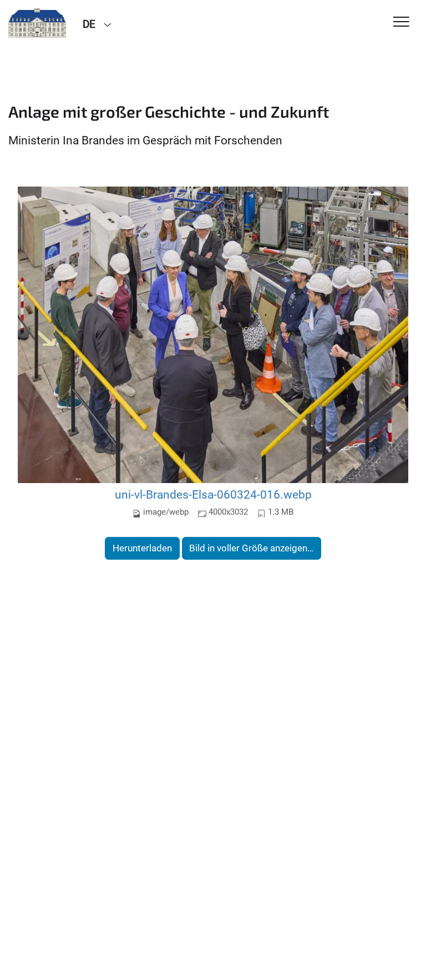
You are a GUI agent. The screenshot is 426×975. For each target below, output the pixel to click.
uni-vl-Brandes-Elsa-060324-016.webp (213, 494)
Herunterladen (142, 548)
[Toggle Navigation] (401, 22)
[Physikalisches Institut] (37, 23)
